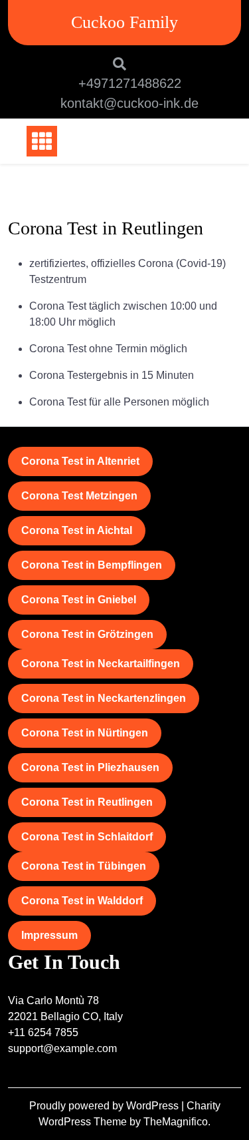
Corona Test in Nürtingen (84, 732)
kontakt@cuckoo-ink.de (129, 103)
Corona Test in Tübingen (83, 866)
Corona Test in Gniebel (78, 599)
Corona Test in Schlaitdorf (87, 836)
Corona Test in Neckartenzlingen (103, 698)
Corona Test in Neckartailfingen (100, 663)
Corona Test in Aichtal (76, 530)
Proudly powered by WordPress (105, 1105)
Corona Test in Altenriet (80, 461)
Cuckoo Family (124, 22)
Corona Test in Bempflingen (91, 565)
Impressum (49, 935)
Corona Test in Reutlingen (87, 802)
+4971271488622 (129, 83)
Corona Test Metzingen (79, 495)
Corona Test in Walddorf (82, 900)
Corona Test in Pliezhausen (90, 767)
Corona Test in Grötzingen (87, 634)
